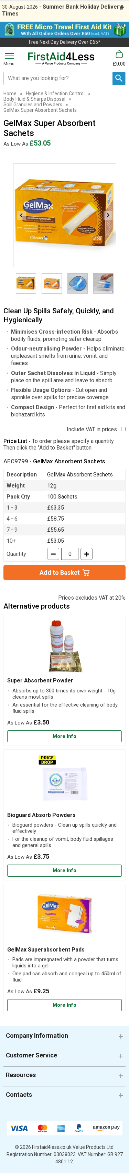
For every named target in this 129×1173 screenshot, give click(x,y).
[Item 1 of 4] (64, 215)
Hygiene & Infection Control (55, 93)
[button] (64, 1038)
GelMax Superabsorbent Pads (46, 949)
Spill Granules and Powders (32, 104)
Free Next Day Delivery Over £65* (64, 42)
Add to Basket (60, 572)
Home (10, 93)
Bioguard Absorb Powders (41, 815)
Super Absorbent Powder (40, 680)
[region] (64, 648)
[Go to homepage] (61, 58)
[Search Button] (118, 78)
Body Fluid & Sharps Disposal (34, 99)
